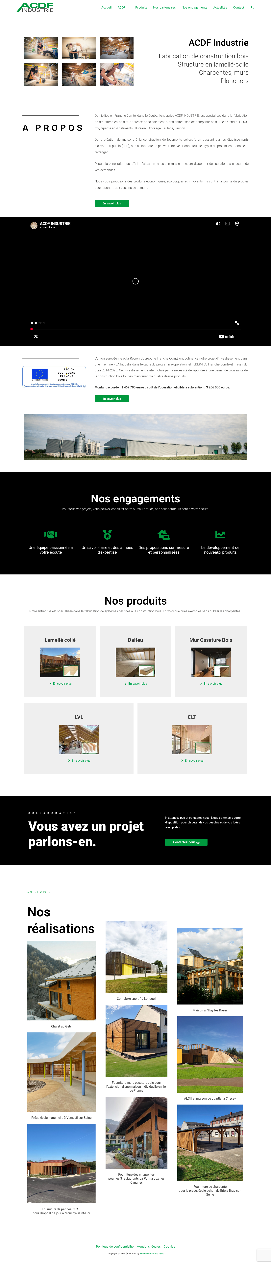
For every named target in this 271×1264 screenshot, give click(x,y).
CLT (192, 717)
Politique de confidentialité (115, 1246)
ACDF (122, 7)
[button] (127, 7)
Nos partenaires (164, 7)
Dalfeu (135, 640)
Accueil (106, 7)
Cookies (169, 1246)
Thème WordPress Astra (152, 1253)
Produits (141, 7)
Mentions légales (149, 1246)
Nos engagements (194, 7)
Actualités (220, 7)
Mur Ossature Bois (210, 640)
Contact (238, 7)
